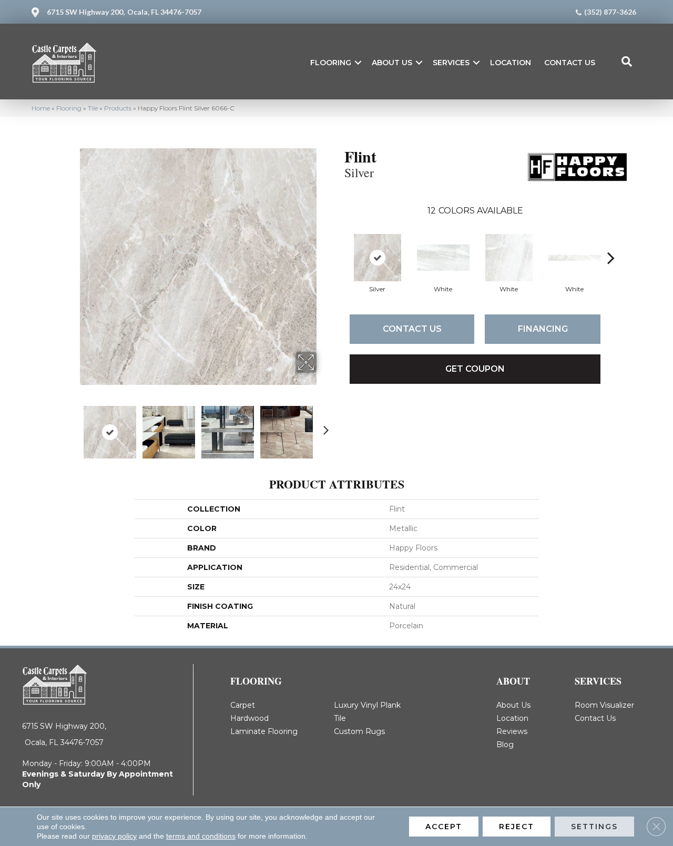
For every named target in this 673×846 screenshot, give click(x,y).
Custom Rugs (359, 731)
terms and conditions (201, 836)
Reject (516, 826)
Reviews (511, 731)
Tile (93, 108)
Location (510, 62)
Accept (443, 826)
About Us (392, 62)
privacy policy (114, 836)
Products (117, 108)
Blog (505, 744)
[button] (358, 63)
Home (41, 108)
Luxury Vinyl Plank (367, 705)
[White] (443, 257)
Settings (594, 826)
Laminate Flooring (264, 731)
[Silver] (377, 257)
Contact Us (569, 62)
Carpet (242, 705)
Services (451, 62)
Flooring (330, 62)
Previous (72, 427)
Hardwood (249, 718)
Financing (543, 329)
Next (323, 427)
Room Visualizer (604, 705)
